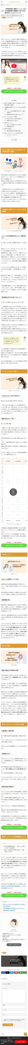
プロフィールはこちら (14, 944)
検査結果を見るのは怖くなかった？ (15, 114)
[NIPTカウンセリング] (14, 2)
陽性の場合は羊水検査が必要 (14, 130)
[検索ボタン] (26, 2)
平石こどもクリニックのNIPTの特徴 (13, 133)
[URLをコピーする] (25, 972)
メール (4, 1009)
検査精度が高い (10, 126)
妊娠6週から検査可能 (12, 135)
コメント (5, 988)
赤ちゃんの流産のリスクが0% (14, 124)
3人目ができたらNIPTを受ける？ (15, 118)
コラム (4, 17)
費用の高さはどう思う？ (13, 120)
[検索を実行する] (25, 1034)
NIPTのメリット (8, 122)
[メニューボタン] (2, 2)
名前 (4, 1004)
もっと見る (14, 139)
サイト (4, 1014)
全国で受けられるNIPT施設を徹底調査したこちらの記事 (13, 886)
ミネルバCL (20, 1041)
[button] (3, 972)
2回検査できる (10, 136)
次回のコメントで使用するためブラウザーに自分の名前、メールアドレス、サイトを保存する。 (14, 1020)
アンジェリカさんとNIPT (10, 116)
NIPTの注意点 (7, 128)
